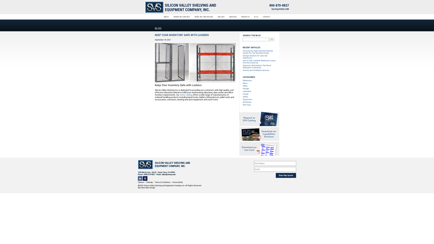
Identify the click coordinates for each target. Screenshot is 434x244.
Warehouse (247, 80)
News (245, 83)
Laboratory (247, 91)
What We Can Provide (204, 17)
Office (245, 86)
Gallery (221, 17)
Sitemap (149, 182)
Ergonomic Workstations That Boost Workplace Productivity (257, 66)
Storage (246, 89)
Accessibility (178, 182)
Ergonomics (247, 99)
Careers (141, 182)
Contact (266, 17)
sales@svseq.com (169, 174)
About (166, 17)
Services (233, 17)
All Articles (247, 102)
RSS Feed (247, 105)
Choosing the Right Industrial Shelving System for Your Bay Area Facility (258, 52)
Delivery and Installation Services (256, 70)
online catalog (186, 95)
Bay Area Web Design (146, 188)
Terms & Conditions (162, 182)
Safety (245, 97)
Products (245, 17)
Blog (256, 17)
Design (245, 94)
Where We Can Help (182, 17)
